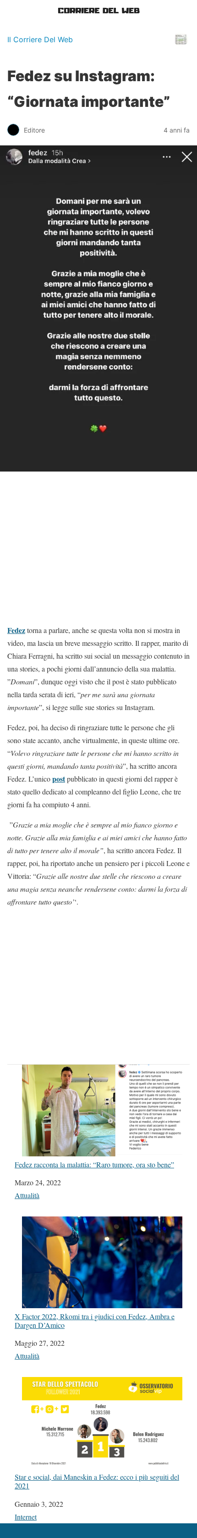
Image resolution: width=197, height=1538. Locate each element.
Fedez (16, 630)
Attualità (27, 1195)
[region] (98, 551)
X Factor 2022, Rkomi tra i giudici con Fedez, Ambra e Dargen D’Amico (95, 1320)
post (58, 778)
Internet (26, 1516)
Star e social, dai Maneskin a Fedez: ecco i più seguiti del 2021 (97, 1481)
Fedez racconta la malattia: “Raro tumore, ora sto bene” (94, 1164)
